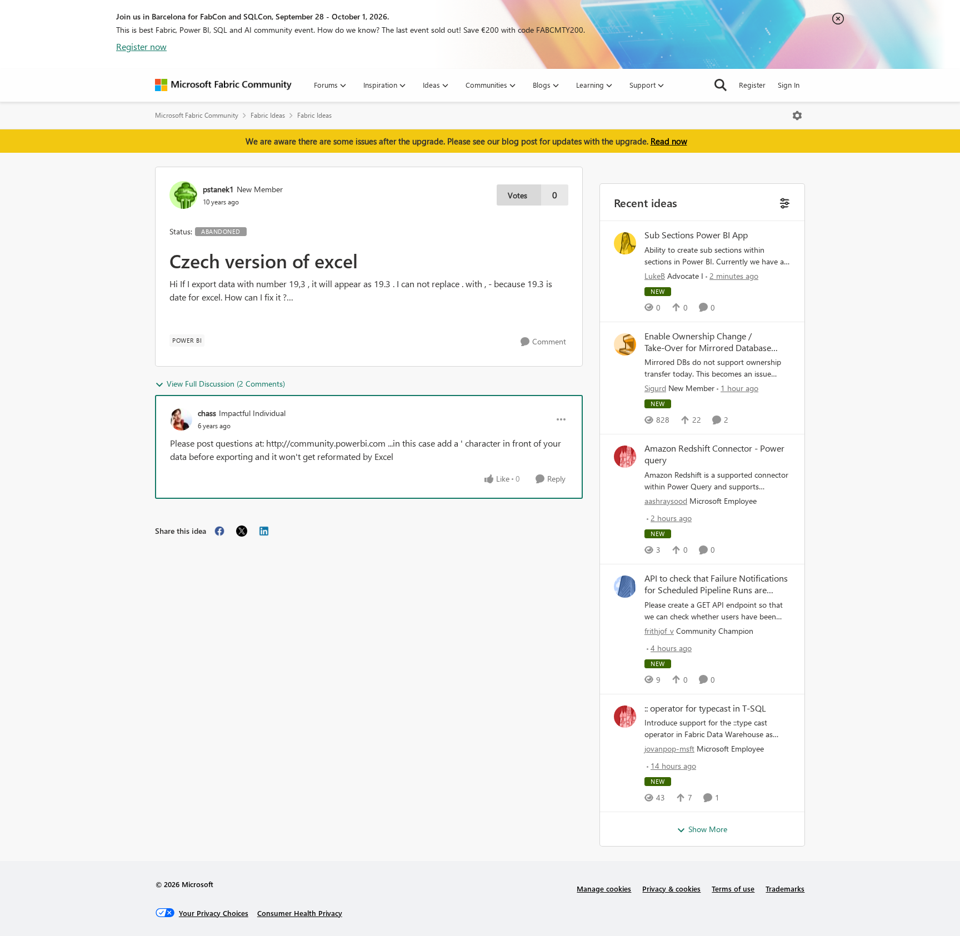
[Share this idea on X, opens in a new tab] (242, 531)
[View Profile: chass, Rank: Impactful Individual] (181, 419)
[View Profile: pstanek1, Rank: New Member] (183, 195)
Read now (669, 141)
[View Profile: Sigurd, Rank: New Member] (625, 344)
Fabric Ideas (268, 115)
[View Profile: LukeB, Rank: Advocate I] (625, 243)
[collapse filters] (784, 202)
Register (752, 84)
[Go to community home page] (223, 85)
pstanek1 (218, 189)
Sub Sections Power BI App (696, 235)
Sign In (788, 84)
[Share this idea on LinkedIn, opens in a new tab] (264, 531)
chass (207, 413)
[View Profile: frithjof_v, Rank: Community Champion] (625, 586)
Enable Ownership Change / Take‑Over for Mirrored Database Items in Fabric (707, 342)
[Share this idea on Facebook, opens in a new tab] (219, 531)
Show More (707, 829)
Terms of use (733, 888)
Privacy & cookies (671, 888)
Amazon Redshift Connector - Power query (714, 454)
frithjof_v (659, 630)
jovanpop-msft (669, 748)
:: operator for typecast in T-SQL (705, 708)
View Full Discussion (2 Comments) (226, 383)
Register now (141, 46)
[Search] (720, 85)
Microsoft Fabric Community (196, 115)
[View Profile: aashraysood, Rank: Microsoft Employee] (625, 457)
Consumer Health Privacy (299, 913)
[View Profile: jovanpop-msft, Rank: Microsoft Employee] (625, 716)
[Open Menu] (797, 115)
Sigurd (655, 388)
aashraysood (665, 500)
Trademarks (785, 888)
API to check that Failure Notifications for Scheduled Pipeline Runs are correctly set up (716, 584)
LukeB (654, 276)
